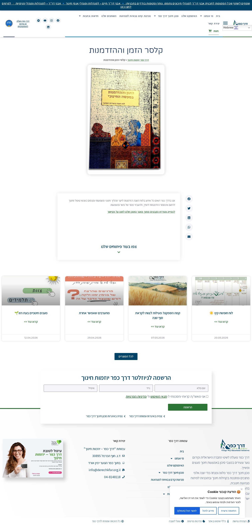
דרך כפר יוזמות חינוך (138, 59)
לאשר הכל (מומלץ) (186, 510)
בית (218, 16)
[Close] (241, 489)
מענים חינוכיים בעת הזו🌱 (30, 313)
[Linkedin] (48, 27)
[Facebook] (58, 20)
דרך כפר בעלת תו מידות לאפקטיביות (23, 24)
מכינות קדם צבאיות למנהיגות (135, 16)
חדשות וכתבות (90, 16)
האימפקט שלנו (189, 16)
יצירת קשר (214, 23)
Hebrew (228, 27)
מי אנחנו (208, 16)
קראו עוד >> (221, 321)
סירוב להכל (208, 510)
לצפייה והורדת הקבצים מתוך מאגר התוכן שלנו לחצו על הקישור (141, 211)
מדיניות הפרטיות (136, 396)
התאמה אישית (228, 510)
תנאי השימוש (159, 396)
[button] (189, 199)
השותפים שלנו (108, 16)
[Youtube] (45, 20)
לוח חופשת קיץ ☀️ (221, 313)
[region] (207, 502)
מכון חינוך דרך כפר (168, 16)
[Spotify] (38, 20)
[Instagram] (51, 20)
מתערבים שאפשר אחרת (94, 313)
